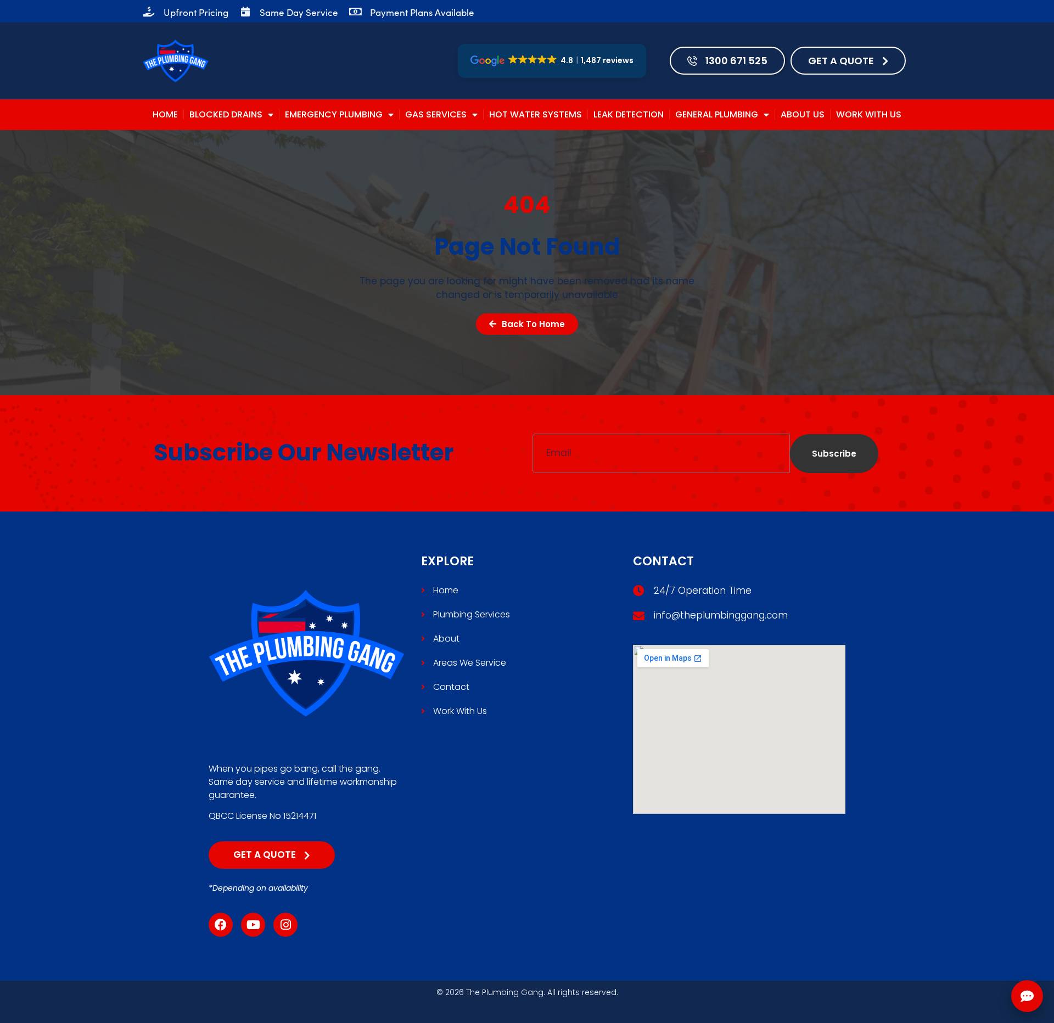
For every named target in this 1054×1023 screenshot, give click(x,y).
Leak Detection (628, 114)
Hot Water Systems (535, 114)
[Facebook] (221, 925)
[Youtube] (253, 925)
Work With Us (868, 114)
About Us (803, 114)
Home (165, 114)
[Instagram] (285, 925)
